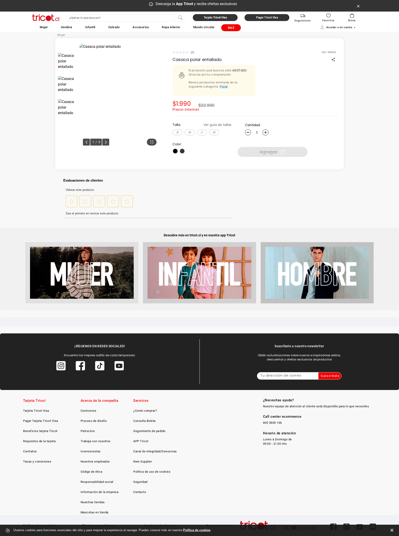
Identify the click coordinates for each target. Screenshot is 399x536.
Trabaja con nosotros (96, 441)
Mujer (61, 35)
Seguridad (140, 482)
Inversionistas (91, 451)
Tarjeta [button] (215, 17)
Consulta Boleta (144, 421)
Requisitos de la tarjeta (39, 441)
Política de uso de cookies (151, 471)
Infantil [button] (90, 27)
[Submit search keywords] (180, 17)
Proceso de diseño (94, 421)
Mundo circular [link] (204, 27)
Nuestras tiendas (93, 502)
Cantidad (252, 125)
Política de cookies (196, 530)
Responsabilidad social (97, 482)
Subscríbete (330, 376)
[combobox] (126, 17)
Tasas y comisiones (37, 461)
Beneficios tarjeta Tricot (40, 431)
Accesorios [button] (141, 27)
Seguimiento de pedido (149, 431)
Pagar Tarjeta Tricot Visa (40, 421)
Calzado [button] (114, 27)
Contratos (30, 451)
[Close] (358, 6)
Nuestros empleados (95, 461)
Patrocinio (88, 431)
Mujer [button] (44, 27)
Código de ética (92, 471)
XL (214, 132)
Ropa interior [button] (171, 27)
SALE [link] (231, 27)
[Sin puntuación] (181, 52)
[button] (43, 27)
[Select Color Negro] (175, 151)
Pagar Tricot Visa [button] (267, 17)
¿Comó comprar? (145, 410)
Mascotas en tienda (95, 512)
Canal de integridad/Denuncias (155, 451)
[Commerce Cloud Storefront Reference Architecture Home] (45, 17)
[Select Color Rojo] (182, 151)
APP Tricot (140, 441)
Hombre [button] (66, 27)
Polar (224, 86)
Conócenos (89, 410)
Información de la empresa (100, 492)
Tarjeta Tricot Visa (36, 410)
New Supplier (142, 461)
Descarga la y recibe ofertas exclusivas (196, 4)
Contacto (139, 492)
